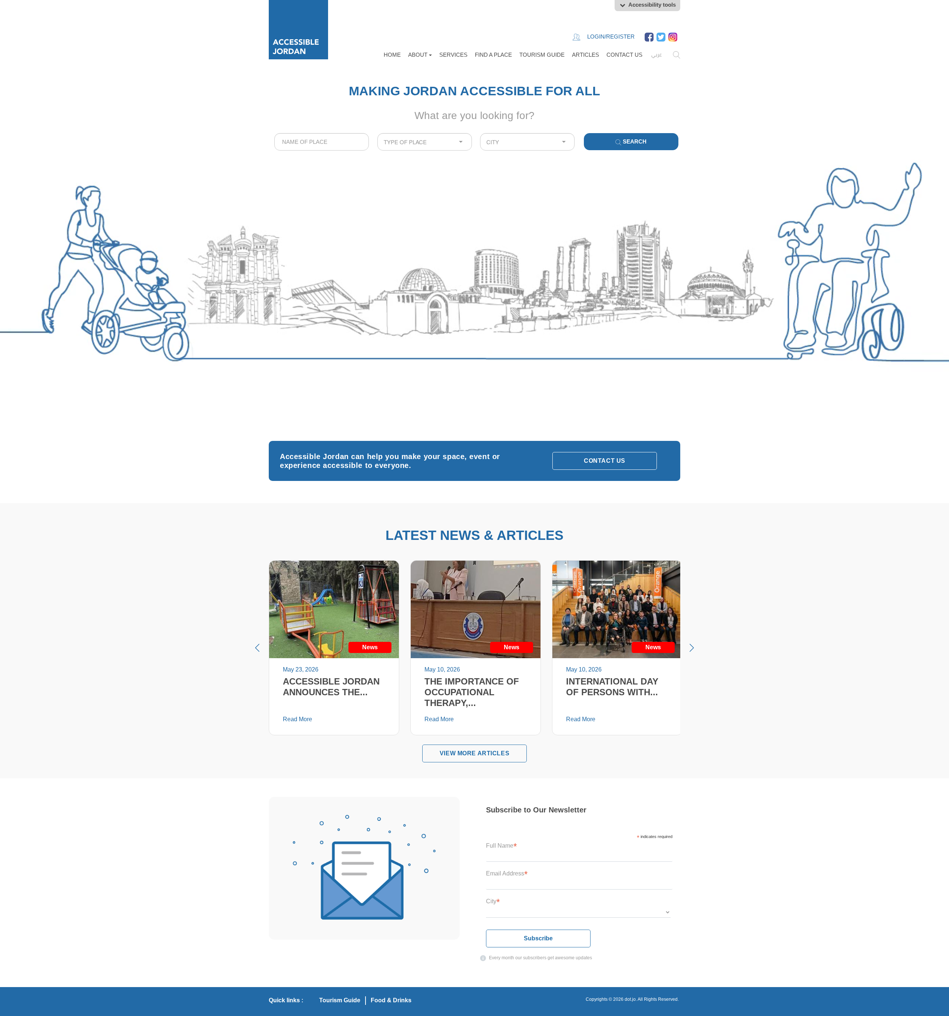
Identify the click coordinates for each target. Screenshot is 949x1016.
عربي (656, 54)
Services (453, 55)
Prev (257, 647)
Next (691, 647)
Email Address (507, 873)
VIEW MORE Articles (474, 753)
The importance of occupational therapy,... (471, 692)
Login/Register (610, 36)
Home (392, 55)
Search (634, 141)
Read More (297, 719)
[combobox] (321, 142)
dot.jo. (631, 999)
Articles (585, 55)
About (418, 55)
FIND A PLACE (493, 55)
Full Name (501, 845)
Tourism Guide (542, 55)
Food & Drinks (391, 1000)
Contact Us (624, 55)
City (493, 901)
